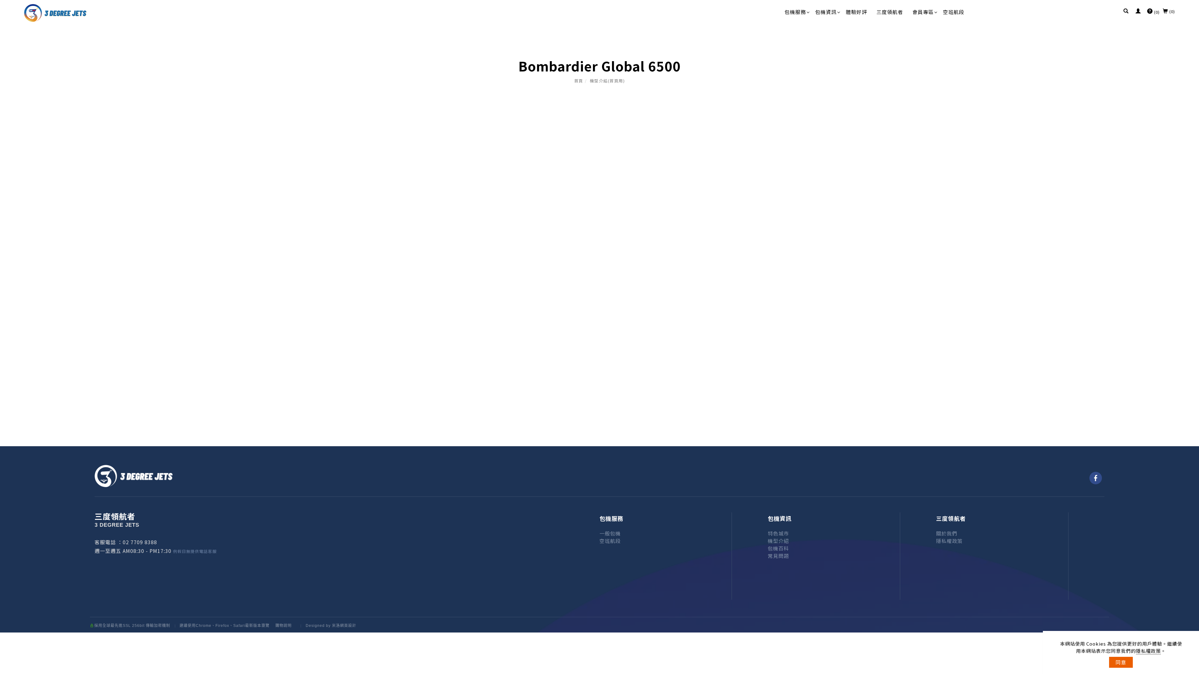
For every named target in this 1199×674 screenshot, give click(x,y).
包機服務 (795, 12)
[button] (1126, 11)
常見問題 (778, 555)
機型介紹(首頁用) (607, 81)
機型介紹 (778, 541)
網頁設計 (348, 625)
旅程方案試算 (1183, 523)
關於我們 (946, 533)
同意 (1121, 662)
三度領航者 (889, 12)
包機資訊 (825, 12)
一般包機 (610, 533)
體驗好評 (856, 12)
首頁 (578, 81)
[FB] (1095, 478)
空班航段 (953, 12)
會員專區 (923, 12)
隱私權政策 (1148, 650)
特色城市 (778, 533)
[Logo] (55, 12)
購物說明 (283, 625)
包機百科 (778, 548)
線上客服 (1183, 591)
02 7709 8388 (140, 542)
